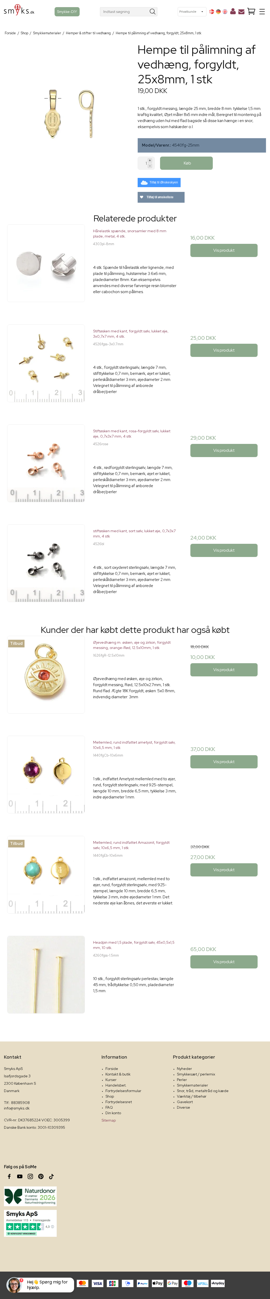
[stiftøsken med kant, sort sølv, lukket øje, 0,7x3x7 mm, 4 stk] (46, 566)
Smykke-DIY (67, 11)
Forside (111, 1068)
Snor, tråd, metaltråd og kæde (203, 1090)
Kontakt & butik (118, 1074)
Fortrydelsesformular (123, 1090)
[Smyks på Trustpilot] (30, 1223)
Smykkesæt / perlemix (196, 1074)
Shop (109, 1096)
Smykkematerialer (192, 1085)
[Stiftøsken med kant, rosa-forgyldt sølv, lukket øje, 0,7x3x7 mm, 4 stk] (46, 466)
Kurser (111, 1079)
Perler (182, 1079)
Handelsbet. (116, 1085)
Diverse (183, 1107)
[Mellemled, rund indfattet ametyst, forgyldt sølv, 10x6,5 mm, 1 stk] (46, 777)
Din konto (113, 1113)
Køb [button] (187, 163)
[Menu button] (262, 12)
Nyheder (184, 1068)
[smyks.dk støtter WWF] (30, 1196)
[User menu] (233, 12)
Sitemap (109, 1120)
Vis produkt (224, 250)
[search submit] (152, 11)
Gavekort (185, 1101)
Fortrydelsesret (118, 1101)
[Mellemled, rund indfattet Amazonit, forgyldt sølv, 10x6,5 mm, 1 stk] (46, 877)
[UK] (225, 11)
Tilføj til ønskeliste (159, 197)
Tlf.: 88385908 (17, 1102)
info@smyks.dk (17, 1108)
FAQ (109, 1107)
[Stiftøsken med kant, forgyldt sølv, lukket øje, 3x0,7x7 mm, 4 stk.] (46, 366)
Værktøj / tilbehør (191, 1096)
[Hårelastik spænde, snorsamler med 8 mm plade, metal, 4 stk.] (46, 266)
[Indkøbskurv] (251, 12)
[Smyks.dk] (19, 11)
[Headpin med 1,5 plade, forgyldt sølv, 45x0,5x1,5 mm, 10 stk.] (46, 977)
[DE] (218, 11)
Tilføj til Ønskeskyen (164, 182)
